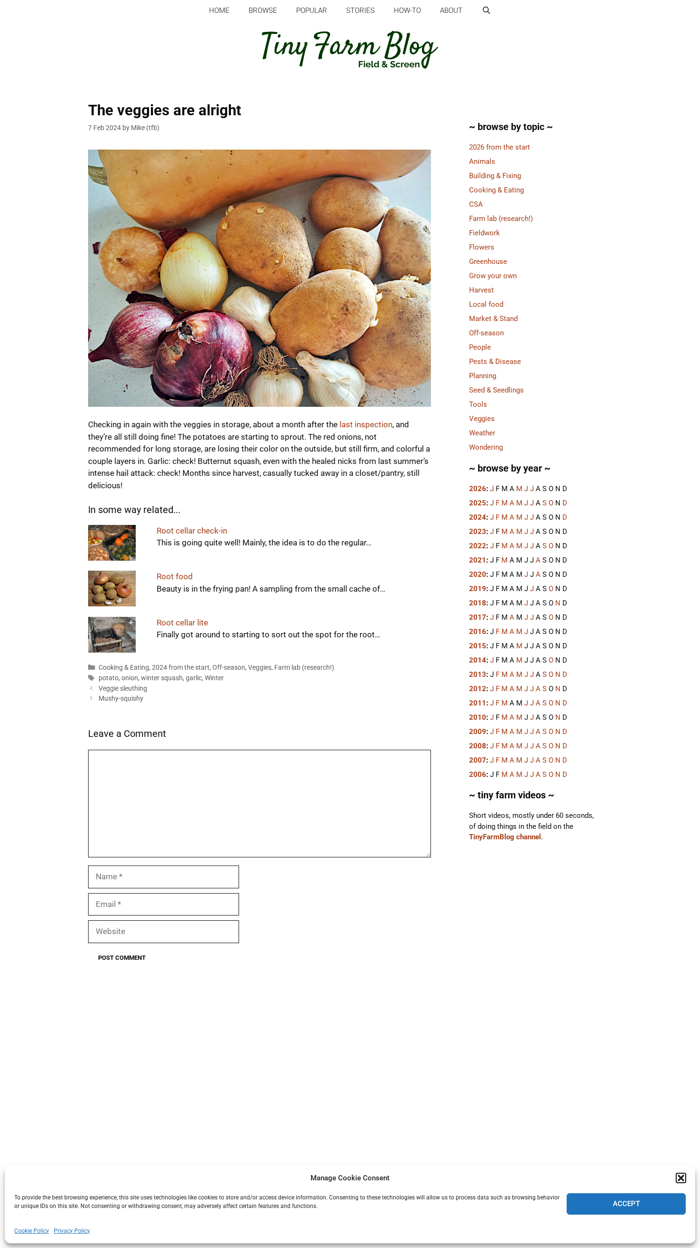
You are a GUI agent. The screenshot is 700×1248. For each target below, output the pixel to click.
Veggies (259, 668)
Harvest (481, 290)
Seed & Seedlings (496, 390)
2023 (477, 531)
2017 (477, 617)
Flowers (481, 247)
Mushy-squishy (121, 698)
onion (129, 678)
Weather (482, 433)
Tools (478, 404)
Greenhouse (488, 261)
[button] (681, 1178)
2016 (477, 631)
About (451, 10)
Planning (482, 376)
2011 (477, 703)
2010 (477, 717)
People (480, 347)
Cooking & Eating (124, 668)
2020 (477, 574)
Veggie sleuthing (123, 688)
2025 (477, 503)
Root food (175, 576)
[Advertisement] (533, 1016)
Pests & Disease (495, 361)
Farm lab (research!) (304, 668)
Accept (626, 1203)
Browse (263, 10)
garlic (194, 678)
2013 (477, 674)
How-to (407, 10)
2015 (477, 646)
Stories (360, 10)
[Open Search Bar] (486, 10)
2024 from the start (181, 668)
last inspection (366, 424)
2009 (477, 731)
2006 (477, 774)
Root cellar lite (182, 622)
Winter (214, 678)
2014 (477, 660)
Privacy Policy (72, 1231)
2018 (477, 603)
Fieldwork (484, 233)
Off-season (228, 668)
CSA (476, 204)
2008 (477, 746)
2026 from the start (499, 147)
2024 (477, 517)
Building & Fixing (495, 175)
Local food (486, 304)
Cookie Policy (31, 1231)
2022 (477, 546)
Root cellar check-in (192, 530)
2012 (477, 688)
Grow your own (493, 276)
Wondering (486, 447)
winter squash (162, 678)
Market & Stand (493, 318)
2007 (477, 760)
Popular (311, 10)
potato (109, 678)
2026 (477, 488)
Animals (482, 161)
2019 (477, 588)
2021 (477, 560)
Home (219, 10)
